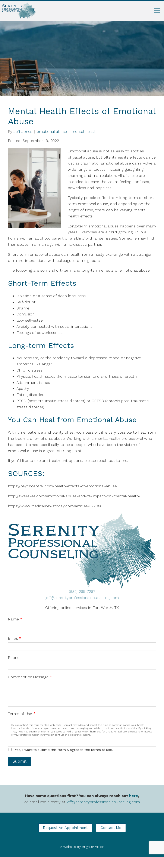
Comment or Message (30, 677)
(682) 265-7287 (82, 591)
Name (15, 619)
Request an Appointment (65, 828)
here (133, 795)
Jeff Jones (22, 131)
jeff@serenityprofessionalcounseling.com (82, 597)
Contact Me (111, 828)
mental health (84, 131)
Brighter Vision (93, 847)
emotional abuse (52, 131)
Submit (20, 761)
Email (14, 638)
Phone (13, 657)
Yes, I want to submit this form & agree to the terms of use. (64, 750)
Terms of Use (22, 713)
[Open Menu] (157, 10)
